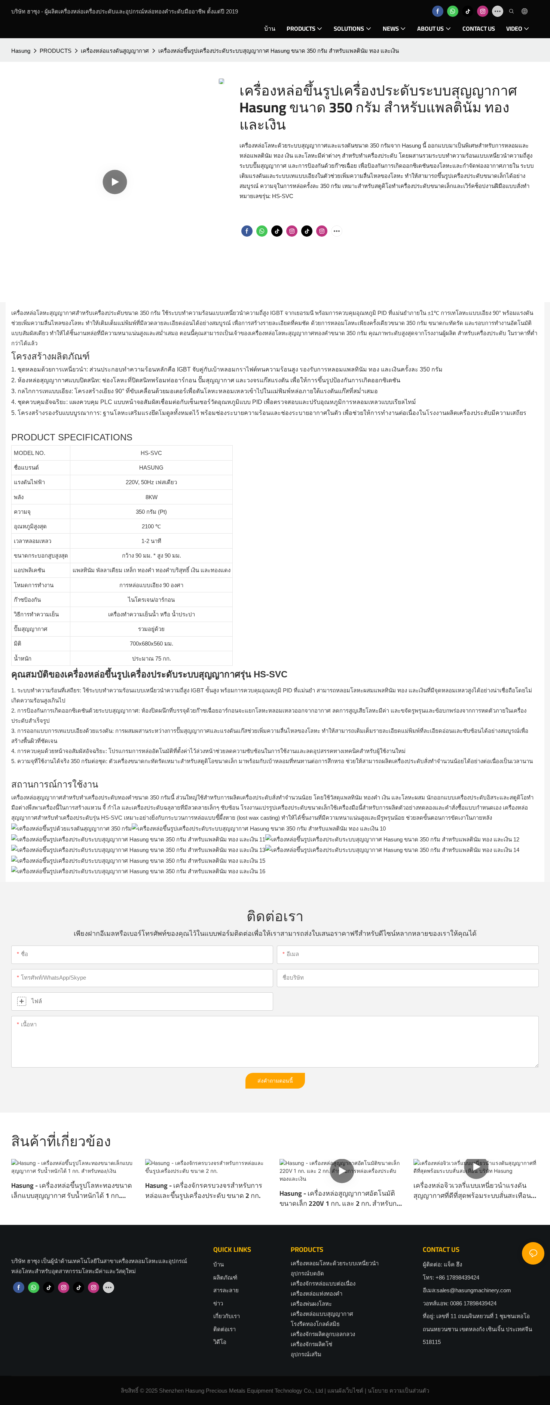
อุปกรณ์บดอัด (307, 1273)
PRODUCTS (55, 51)
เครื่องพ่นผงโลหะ (311, 1304)
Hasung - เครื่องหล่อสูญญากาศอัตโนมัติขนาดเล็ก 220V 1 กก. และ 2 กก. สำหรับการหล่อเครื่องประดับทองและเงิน (341, 1198)
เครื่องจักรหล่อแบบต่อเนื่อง (323, 1283)
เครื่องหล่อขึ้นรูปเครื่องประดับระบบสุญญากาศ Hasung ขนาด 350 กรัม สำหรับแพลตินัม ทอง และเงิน (278, 51)
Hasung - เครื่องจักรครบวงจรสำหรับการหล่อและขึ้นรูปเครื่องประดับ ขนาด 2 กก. (203, 1190)
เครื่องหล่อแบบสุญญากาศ (322, 1314)
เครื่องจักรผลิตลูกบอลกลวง (323, 1334)
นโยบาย (378, 1390)
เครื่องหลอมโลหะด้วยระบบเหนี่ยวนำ (335, 1263)
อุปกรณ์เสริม (306, 1354)
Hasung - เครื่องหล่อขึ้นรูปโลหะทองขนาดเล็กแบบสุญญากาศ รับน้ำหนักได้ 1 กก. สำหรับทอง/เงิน (71, 1190)
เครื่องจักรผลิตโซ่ (311, 1344)
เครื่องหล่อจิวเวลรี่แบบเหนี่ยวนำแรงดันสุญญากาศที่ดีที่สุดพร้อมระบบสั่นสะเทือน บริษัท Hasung (472, 1190)
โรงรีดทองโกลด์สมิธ (315, 1324)
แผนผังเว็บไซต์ (345, 1390)
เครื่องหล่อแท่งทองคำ (316, 1293)
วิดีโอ (219, 1342)
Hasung (20, 51)
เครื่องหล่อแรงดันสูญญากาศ (115, 51)
